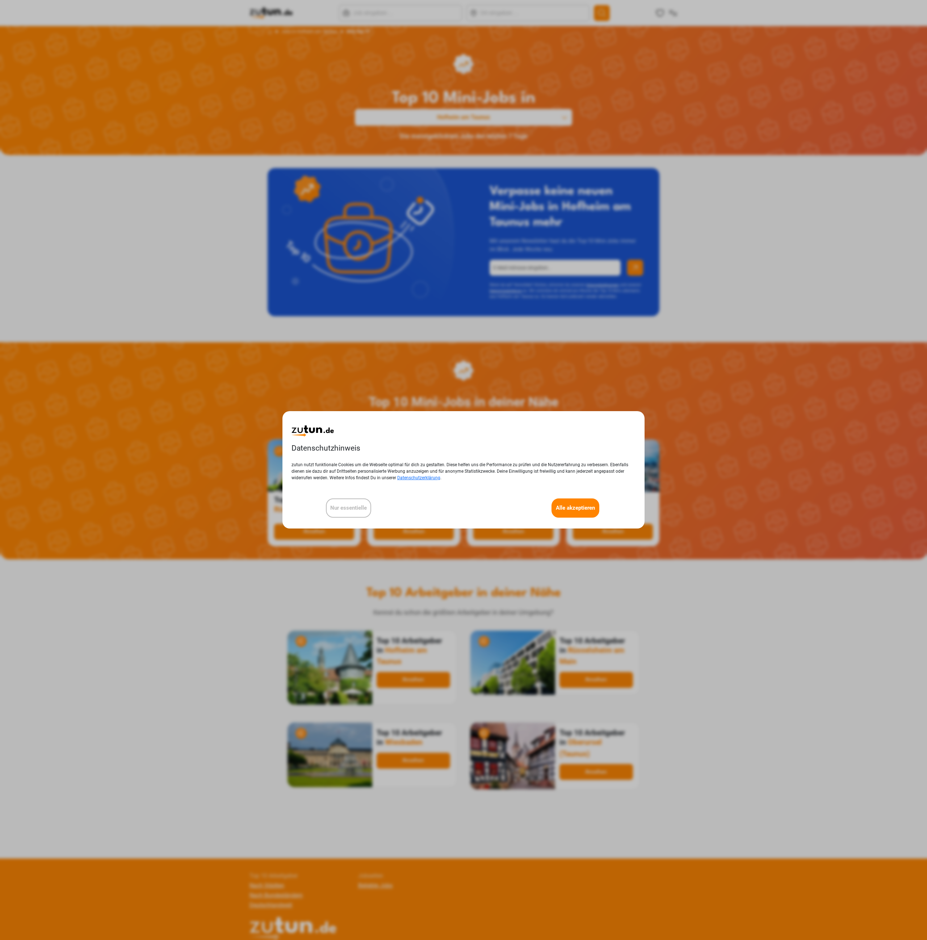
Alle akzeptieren (575, 508)
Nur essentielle (348, 508)
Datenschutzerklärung (418, 478)
